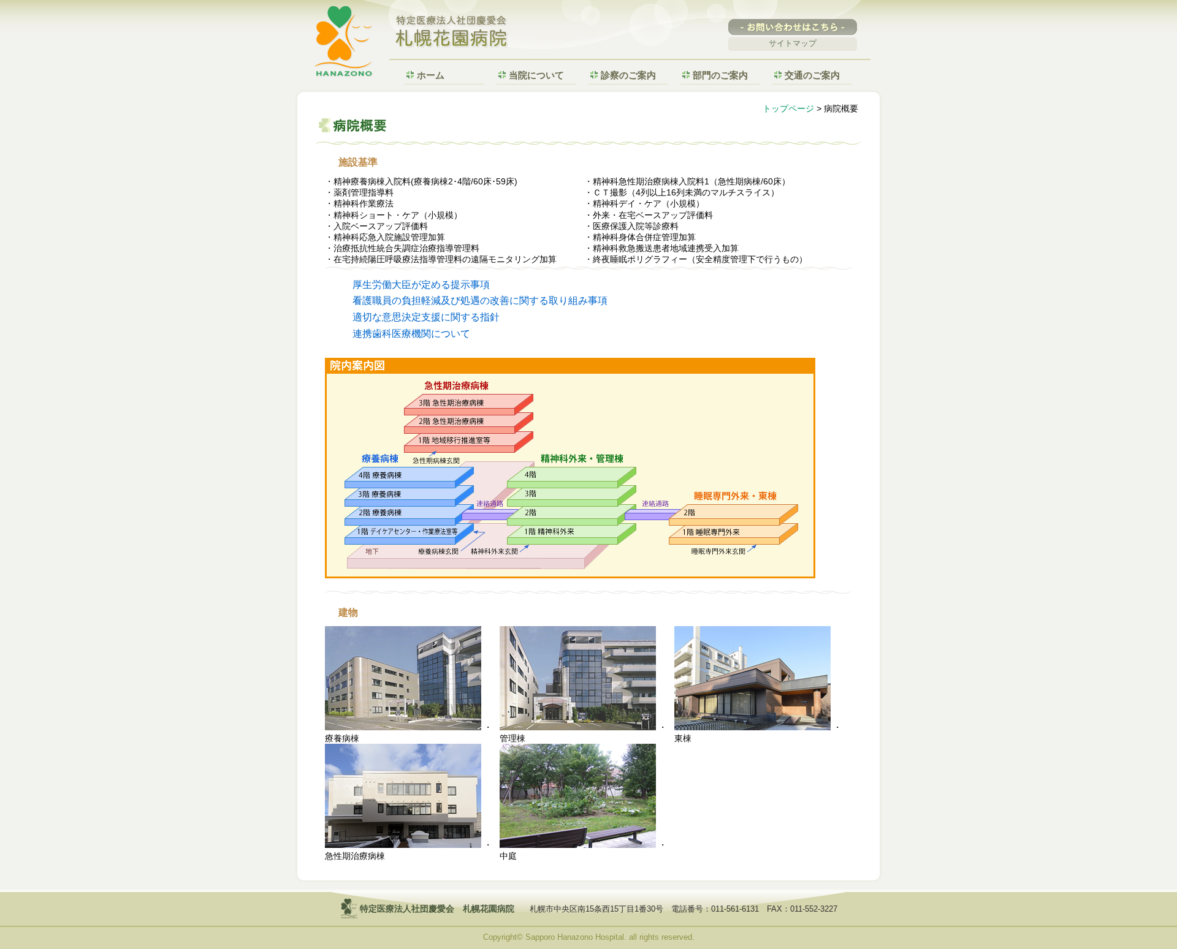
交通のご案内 (812, 75)
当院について (536, 75)
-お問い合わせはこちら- (792, 27)
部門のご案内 (720, 75)
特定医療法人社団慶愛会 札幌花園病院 (451, 32)
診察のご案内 (628, 75)
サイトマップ (793, 43)
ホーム (430, 75)
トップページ (788, 108)
